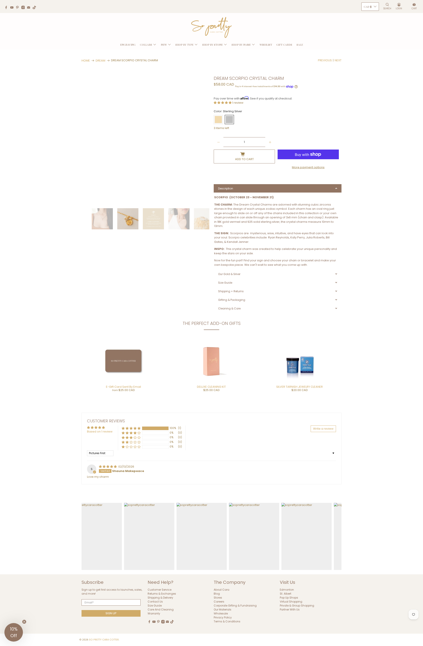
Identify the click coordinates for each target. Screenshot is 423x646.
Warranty (154, 613)
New (164, 44)
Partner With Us (290, 609)
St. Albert (285, 593)
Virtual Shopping (291, 601)
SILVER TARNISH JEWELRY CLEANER (299, 387)
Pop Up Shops (289, 597)
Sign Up (111, 613)
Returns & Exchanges (162, 593)
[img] (108, 466)
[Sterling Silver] (229, 119)
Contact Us (155, 601)
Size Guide (155, 605)
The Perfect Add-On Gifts (212, 323)
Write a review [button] (323, 429)
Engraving (127, 44)
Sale (300, 44)
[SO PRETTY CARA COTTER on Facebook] (7, 8)
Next (338, 60)
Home (86, 60)
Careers (219, 601)
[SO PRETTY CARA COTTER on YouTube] (13, 8)
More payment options (308, 167)
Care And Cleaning (161, 609)
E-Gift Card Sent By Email (123, 387)
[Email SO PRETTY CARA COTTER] (30, 8)
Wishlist (266, 44)
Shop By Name (241, 44)
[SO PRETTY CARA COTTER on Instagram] (24, 8)
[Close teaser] (24, 622)
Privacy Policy (223, 617)
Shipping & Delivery (160, 597)
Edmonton (287, 590)
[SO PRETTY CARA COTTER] (211, 27)
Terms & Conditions (227, 621)
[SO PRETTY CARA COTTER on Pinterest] (18, 8)
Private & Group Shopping (297, 605)
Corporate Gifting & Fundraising (235, 605)
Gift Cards (284, 44)
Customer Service (159, 590)
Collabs (146, 44)
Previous (325, 60)
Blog (217, 593)
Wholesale (221, 613)
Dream (100, 60)
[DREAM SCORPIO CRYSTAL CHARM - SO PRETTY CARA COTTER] (146, 140)
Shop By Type (184, 44)
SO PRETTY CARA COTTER (104, 639)
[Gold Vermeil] (218, 119)
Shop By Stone (212, 44)
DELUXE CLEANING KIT (211, 387)
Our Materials (222, 609)
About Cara (221, 590)
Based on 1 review (100, 431)
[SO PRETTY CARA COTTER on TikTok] (35, 8)
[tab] (277, 188)
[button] (223, 103)
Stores (218, 597)
